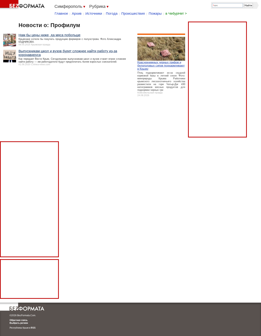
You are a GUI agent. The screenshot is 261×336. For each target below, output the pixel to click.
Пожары (155, 13)
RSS (33, 327)
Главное (61, 13)
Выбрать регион (19, 323)
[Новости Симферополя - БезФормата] (23, 5)
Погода (112, 13)
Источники (93, 13)
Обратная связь (19, 320)
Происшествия (133, 13)
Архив (77, 13)
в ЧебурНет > (176, 13)
